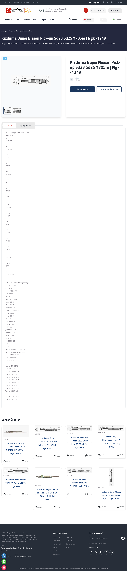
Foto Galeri (56, 551)
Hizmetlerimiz (57, 544)
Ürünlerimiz (56, 541)
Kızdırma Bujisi (28, 31)
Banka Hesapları (71, 544)
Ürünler (17, 19)
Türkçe (89, 20)
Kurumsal (8, 19)
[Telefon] (3, 555)
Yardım (7, 2)
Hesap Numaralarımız (21, 2)
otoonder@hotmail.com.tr (23, 557)
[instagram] (3, 567)
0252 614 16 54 (97, 10)
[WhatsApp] (3, 561)
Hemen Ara (84, 89)
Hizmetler (26, 19)
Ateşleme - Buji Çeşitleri (16, 31)
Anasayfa (4, 31)
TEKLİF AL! (115, 10)
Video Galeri (56, 554)
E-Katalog (69, 541)
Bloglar (43, 19)
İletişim (35, 2)
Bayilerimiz (69, 537)
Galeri (35, 19)
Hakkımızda (56, 537)
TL (102, 20)
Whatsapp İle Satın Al (110, 89)
